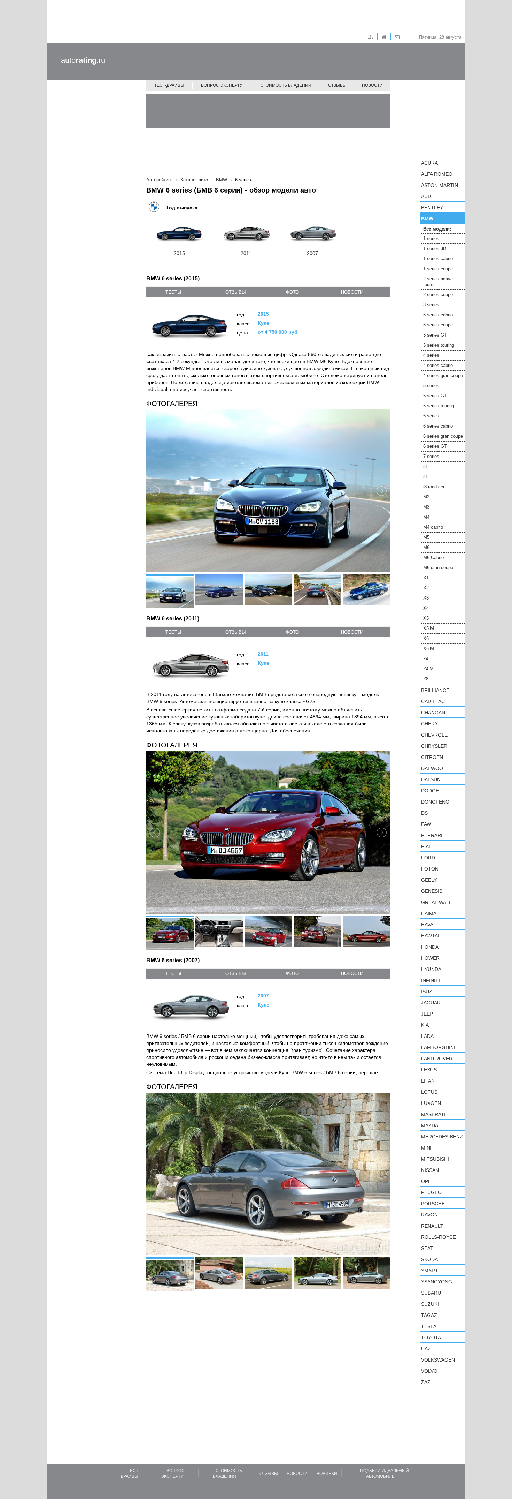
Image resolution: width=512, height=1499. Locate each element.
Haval (428, 924)
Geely (429, 880)
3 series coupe (438, 324)
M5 (426, 537)
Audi (427, 196)
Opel (427, 1181)
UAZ (426, 1348)
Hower (430, 958)
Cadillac (433, 701)
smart (429, 1270)
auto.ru (83, 60)
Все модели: (437, 229)
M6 (426, 547)
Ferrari (431, 835)
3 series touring (438, 345)
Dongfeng (435, 802)
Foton (430, 869)
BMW (427, 218)
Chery (429, 723)
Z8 (425, 678)
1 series (431, 238)
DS (424, 813)
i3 (425, 466)
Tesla (428, 1326)
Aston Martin (439, 185)
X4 (426, 608)
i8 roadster (433, 486)
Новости (372, 85)
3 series (431, 304)
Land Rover (436, 1058)
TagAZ (429, 1315)
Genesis (431, 891)
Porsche (433, 1203)
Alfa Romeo (436, 174)
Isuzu (428, 991)
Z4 (425, 658)
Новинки (326, 1473)
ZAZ (425, 1382)
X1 (426, 577)
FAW (426, 824)
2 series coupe (438, 294)
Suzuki (430, 1304)
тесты (173, 292)
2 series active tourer (438, 281)
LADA (427, 1036)
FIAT (426, 846)
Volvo (429, 1371)
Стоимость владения (286, 85)
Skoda (429, 1259)
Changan (433, 712)
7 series (431, 456)
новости (352, 292)
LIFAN (428, 1081)
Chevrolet (436, 735)
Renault (432, 1226)
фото (292, 292)
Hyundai (432, 969)
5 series (431, 385)
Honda (430, 947)
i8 (425, 476)
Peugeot (433, 1192)
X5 (426, 618)
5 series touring (438, 405)
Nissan (430, 1170)
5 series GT (435, 395)
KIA (425, 1025)
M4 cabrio (433, 527)
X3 (426, 598)
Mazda (429, 1125)
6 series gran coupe (443, 436)
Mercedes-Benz (442, 1136)
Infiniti (430, 980)
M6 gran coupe (438, 567)
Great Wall (436, 902)
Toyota (431, 1337)
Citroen (432, 757)
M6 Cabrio (433, 557)
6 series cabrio (438, 426)
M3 (426, 507)
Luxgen (431, 1103)
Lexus (429, 1069)
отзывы (235, 292)
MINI (426, 1148)
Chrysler (434, 746)
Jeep (427, 1014)
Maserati (433, 1114)
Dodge (430, 790)
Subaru (431, 1293)
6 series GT (435, 446)
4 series (431, 355)
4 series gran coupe (443, 375)
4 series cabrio (438, 365)
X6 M (428, 648)
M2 (426, 496)
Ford (428, 857)
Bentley (432, 207)
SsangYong (436, 1282)
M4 (426, 517)
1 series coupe (438, 268)
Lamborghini (438, 1047)
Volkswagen (438, 1360)
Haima (428, 913)
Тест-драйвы (169, 85)
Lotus (429, 1092)
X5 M (428, 628)
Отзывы (337, 85)
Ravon (429, 1215)
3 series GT (435, 335)
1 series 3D (434, 248)
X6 (426, 638)
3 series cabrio (438, 314)
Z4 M (428, 668)
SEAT (427, 1248)
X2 (426, 587)
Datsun (431, 779)
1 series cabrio (438, 258)
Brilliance (435, 690)
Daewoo (432, 768)
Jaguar (431, 1002)
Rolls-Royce (438, 1237)
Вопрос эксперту (221, 85)
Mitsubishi (435, 1159)
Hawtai (430, 936)
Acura (429, 163)
